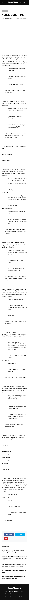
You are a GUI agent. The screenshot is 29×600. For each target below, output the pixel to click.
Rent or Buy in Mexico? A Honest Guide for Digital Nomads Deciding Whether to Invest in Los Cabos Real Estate (14, 558)
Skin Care (5, 594)
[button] (2, 2)
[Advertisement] (14, 37)
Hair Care (11, 594)
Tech (22, 591)
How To (11, 591)
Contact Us (24, 594)
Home (5, 591)
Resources (4, 11)
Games (17, 594)
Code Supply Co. (20, 596)
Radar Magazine (14, 2)
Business (16, 591)
